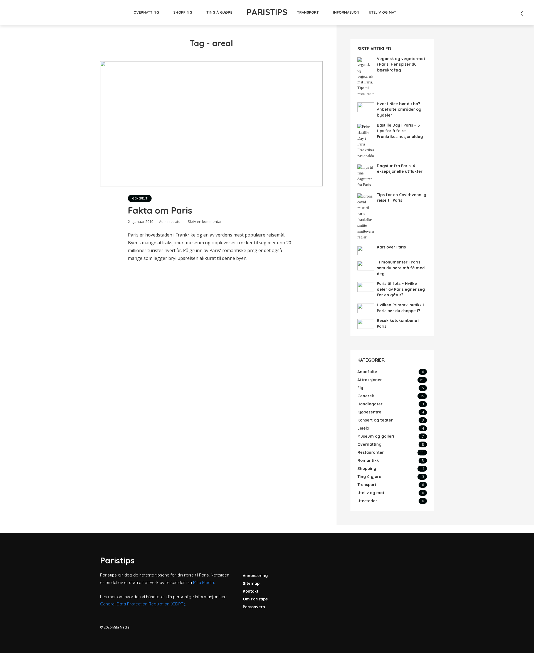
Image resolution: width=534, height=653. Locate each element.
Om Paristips (255, 599)
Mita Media (203, 582)
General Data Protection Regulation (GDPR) (142, 604)
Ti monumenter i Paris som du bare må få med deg (401, 268)
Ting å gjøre (219, 12)
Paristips (267, 12)
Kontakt (250, 591)
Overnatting (146, 12)
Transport (308, 12)
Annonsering (255, 575)
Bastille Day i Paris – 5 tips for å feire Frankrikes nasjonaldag (400, 131)
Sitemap (251, 583)
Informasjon (346, 12)
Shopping (182, 12)
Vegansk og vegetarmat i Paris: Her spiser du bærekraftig (401, 64)
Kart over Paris (391, 247)
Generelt (139, 198)
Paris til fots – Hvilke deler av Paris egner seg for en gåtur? (401, 289)
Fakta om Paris (160, 210)
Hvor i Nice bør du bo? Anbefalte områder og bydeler (399, 109)
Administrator (170, 221)
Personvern (254, 606)
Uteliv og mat (382, 12)
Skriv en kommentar (205, 221)
